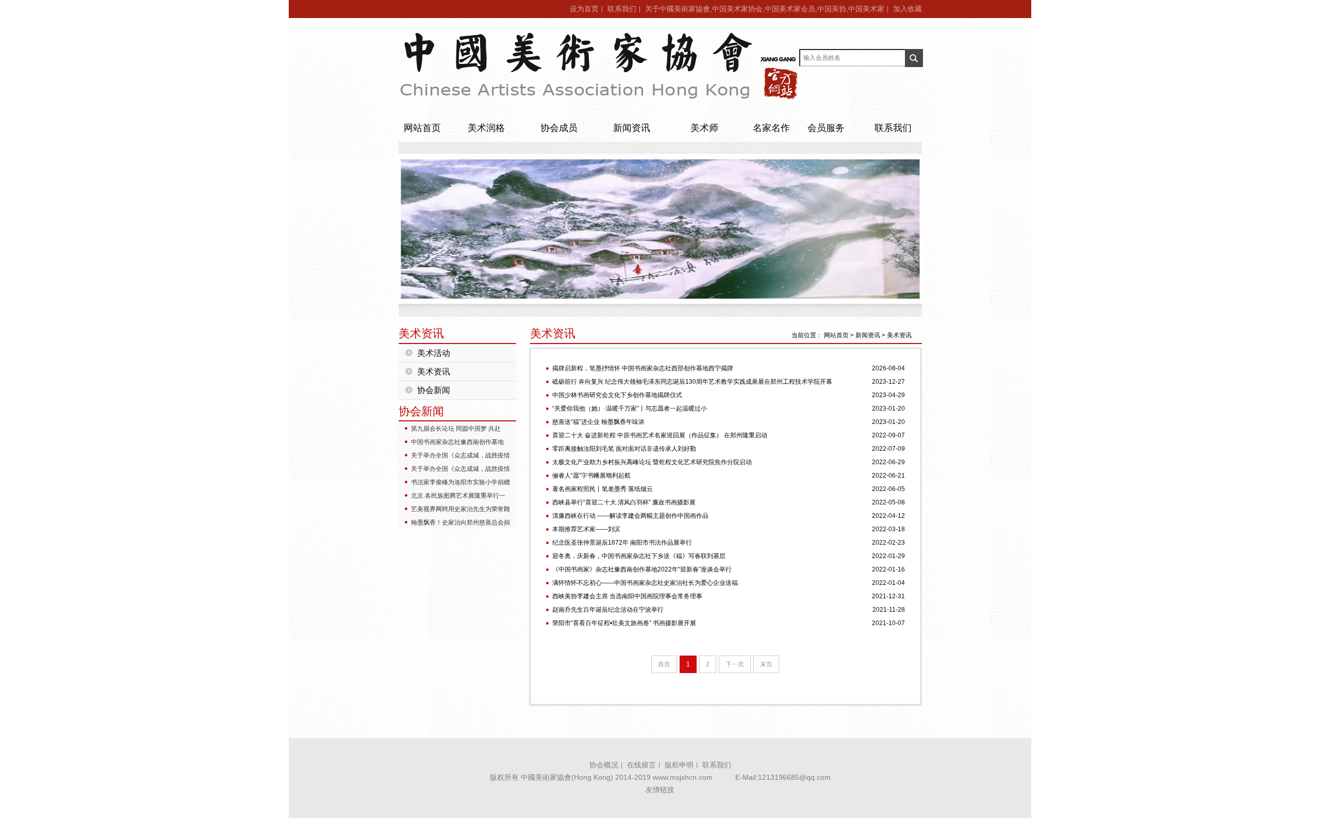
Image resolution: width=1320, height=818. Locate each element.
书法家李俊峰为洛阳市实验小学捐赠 (460, 482)
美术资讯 (433, 371)
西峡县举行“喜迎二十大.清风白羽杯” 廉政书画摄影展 (624, 502)
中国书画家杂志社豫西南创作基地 (457, 442)
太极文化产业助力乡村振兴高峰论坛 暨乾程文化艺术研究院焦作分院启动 (652, 462)
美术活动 (433, 353)
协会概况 (603, 765)
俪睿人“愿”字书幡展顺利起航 (591, 475)
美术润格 (486, 128)
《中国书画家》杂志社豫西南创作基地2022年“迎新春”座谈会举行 (642, 569)
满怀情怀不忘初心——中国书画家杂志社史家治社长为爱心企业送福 (645, 582)
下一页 (734, 664)
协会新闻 (433, 390)
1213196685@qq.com (794, 777)
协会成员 (559, 128)
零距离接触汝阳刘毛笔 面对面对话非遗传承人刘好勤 (624, 448)
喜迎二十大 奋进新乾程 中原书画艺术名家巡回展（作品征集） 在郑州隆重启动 (659, 435)
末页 (766, 664)
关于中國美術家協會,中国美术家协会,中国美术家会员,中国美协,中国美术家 (764, 9)
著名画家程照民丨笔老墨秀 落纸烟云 (602, 489)
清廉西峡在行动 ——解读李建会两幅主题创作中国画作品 (630, 515)
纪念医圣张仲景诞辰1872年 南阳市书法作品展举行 (622, 542)
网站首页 (422, 128)
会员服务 (826, 128)
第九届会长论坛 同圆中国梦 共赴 (456, 428)
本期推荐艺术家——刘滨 (586, 529)
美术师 (704, 128)
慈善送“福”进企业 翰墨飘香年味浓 (598, 422)
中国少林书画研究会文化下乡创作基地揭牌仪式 (617, 395)
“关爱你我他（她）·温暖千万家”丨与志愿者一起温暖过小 (629, 408)
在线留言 (641, 765)
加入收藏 (907, 9)
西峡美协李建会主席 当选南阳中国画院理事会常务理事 (627, 596)
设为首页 (584, 9)
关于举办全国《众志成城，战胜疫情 (460, 455)
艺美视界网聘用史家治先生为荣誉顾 (460, 509)
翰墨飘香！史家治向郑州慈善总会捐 (460, 522)
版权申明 (679, 765)
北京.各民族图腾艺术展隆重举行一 (458, 495)
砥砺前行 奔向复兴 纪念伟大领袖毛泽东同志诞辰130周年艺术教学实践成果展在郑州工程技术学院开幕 (692, 381)
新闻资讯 (631, 128)
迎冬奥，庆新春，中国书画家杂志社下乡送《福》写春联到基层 (638, 556)
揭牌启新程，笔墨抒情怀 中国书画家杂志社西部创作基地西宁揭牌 (642, 368)
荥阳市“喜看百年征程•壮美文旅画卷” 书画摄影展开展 (624, 623)
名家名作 (771, 128)
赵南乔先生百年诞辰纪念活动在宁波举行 (608, 609)
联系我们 (621, 9)
